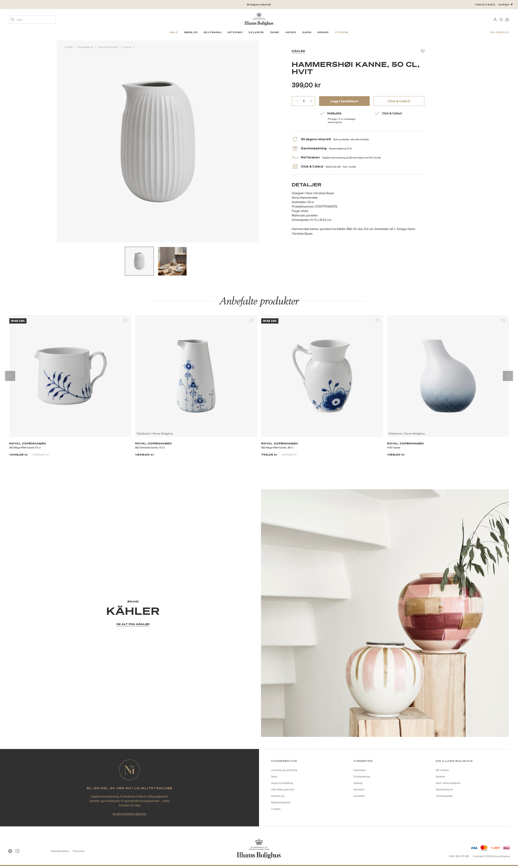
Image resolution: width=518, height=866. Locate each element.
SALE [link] (174, 32)
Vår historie (442, 770)
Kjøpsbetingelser (60, 851)
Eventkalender (361, 776)
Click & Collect (399, 101)
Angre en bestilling (282, 783)
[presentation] (10, 376)
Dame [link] (275, 32)
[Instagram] (17, 851)
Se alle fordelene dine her (129, 814)
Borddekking (86, 47)
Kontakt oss (277, 796)
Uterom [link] (341, 32)
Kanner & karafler (108, 47)
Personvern (79, 851)
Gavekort (358, 789)
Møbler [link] (191, 32)
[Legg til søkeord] (13, 20)
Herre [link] (291, 32)
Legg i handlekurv (344, 101)
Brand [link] (323, 32)
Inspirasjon (359, 770)
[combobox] (32, 20)
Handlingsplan (444, 796)
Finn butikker (485, 4)
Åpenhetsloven (444, 789)
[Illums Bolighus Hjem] (259, 19)
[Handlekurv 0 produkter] (507, 19)
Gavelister (359, 796)
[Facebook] (10, 851)
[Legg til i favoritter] (125, 321)
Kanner (127, 47)
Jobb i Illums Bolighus (448, 783)
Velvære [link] (256, 32)
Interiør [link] (234, 32)
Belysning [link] (213, 32)
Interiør (69, 47)
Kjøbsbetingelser (281, 802)
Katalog (357, 783)
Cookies (275, 809)
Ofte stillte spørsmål (282, 789)
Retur (274, 776)
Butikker (440, 776)
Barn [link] (307, 32)
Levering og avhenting (284, 770)
